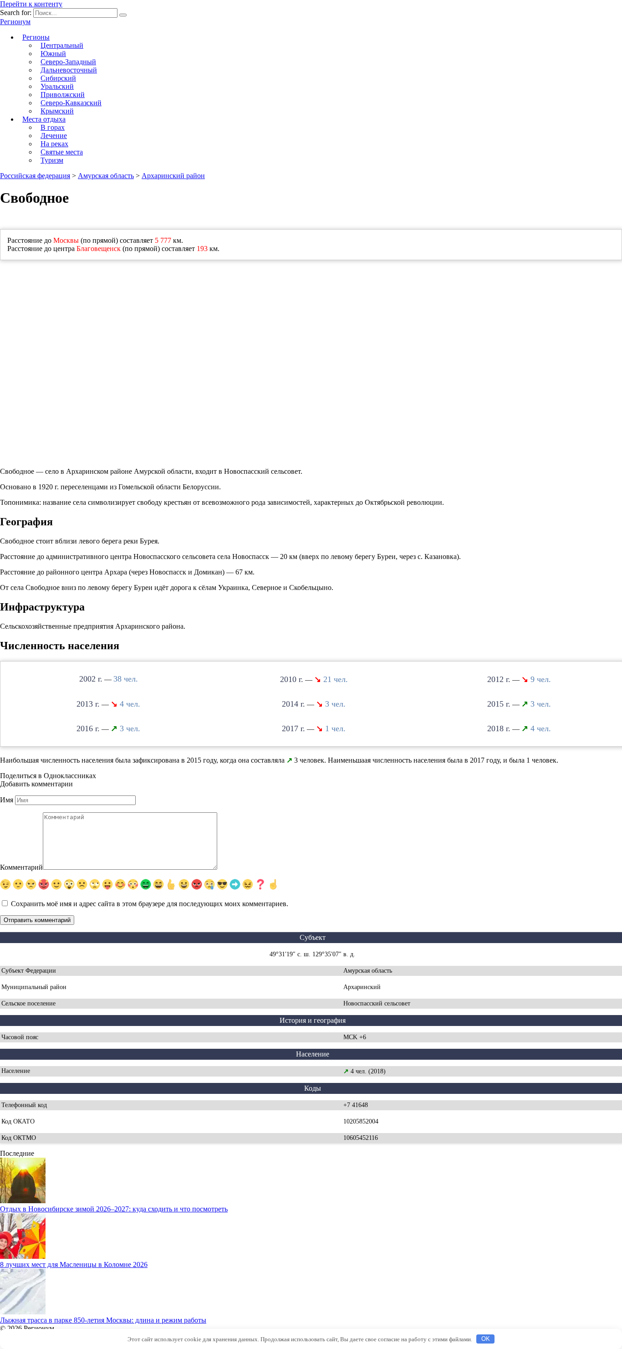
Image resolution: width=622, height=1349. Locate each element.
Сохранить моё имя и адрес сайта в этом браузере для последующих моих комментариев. (149, 904)
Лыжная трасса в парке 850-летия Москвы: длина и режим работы (103, 1320)
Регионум (15, 22)
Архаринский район (173, 176)
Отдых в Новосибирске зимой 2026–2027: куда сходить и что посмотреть (114, 1209)
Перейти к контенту (31, 4)
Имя (6, 800)
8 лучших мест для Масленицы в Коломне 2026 (74, 1264)
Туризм (52, 160)
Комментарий (21, 867)
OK (485, 1338)
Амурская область (106, 176)
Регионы (36, 37)
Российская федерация (35, 176)
